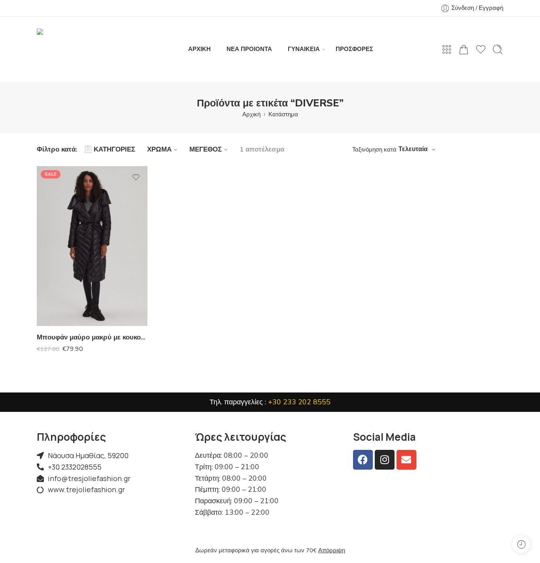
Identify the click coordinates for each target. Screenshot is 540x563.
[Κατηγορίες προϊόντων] (446, 49)
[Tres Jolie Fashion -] (78, 49)
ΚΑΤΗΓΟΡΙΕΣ (114, 149)
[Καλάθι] (463, 49)
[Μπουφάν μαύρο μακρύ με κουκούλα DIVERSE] (92, 246)
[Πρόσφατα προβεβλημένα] (521, 544)
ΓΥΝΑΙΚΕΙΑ (304, 49)
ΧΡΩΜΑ (159, 149)
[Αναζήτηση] (497, 49)
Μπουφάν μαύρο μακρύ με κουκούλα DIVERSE (92, 337)
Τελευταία (413, 149)
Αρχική (251, 114)
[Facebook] (363, 460)
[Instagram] (385, 460)
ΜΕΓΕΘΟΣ (205, 149)
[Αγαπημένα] (136, 177)
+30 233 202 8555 (299, 402)
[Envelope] (406, 460)
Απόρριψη (331, 550)
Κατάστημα (283, 114)
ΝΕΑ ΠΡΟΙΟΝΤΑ (249, 49)
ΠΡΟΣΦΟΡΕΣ (354, 49)
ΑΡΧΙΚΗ (199, 49)
